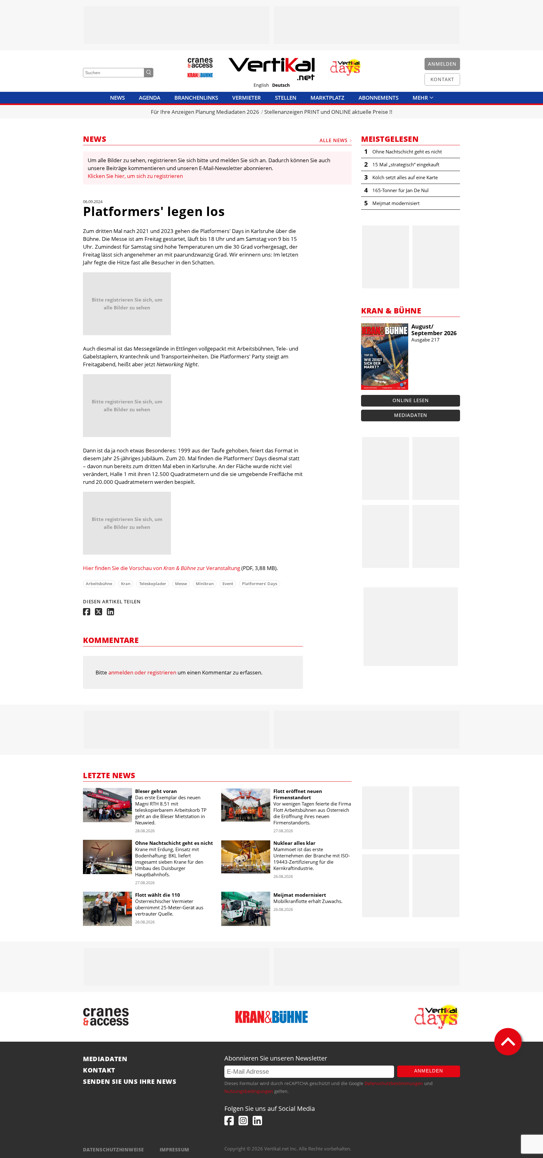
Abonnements (378, 97)
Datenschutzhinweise (113, 1149)
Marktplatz (327, 97)
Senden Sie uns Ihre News (129, 1082)
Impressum (174, 1149)
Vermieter (246, 97)
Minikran (205, 583)
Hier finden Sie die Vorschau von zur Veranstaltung (161, 568)
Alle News (334, 140)
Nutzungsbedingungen (248, 1091)
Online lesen (410, 400)
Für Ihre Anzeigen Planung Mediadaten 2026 (205, 111)
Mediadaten (410, 415)
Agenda (149, 97)
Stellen (285, 97)
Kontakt (99, 1070)
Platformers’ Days (259, 583)
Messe (181, 583)
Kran (125, 583)
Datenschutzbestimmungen (394, 1083)
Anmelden (428, 1070)
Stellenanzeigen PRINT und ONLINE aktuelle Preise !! (328, 111)
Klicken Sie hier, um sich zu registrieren (135, 176)
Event (227, 583)
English (261, 85)
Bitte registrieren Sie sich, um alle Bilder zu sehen (127, 303)
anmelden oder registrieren (142, 672)
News (117, 97)
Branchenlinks (196, 97)
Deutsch (281, 85)
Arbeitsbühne (99, 583)
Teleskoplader (152, 583)
